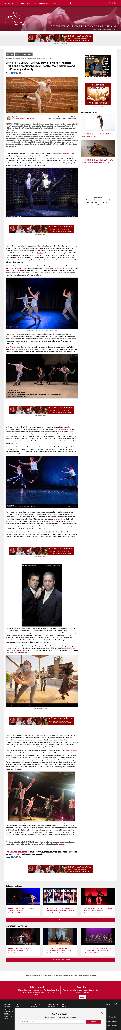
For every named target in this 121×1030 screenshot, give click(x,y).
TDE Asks (7, 1014)
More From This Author (27, 118)
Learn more (40, 994)
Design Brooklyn (112, 1025)
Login (64, 3)
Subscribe (94, 1022)
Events (17, 1006)
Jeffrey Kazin (51, 156)
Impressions (7, 1006)
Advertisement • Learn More (60, 43)
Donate (82, 997)
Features (10, 54)
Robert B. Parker (71, 750)
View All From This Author (60, 960)
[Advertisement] (98, 181)
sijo (68, 432)
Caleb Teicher (10, 347)
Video (6, 1018)
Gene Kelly (20, 270)
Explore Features (10, 3)
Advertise (55, 3)
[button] (69, 3)
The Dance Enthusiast (16, 851)
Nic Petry (40, 253)
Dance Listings (26, 3)
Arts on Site (41, 158)
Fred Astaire (10, 270)
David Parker (39, 156)
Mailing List (33, 1006)
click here (60, 844)
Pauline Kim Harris (64, 429)
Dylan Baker (65, 648)
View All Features (60, 920)
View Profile (15, 118)
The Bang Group (68, 154)
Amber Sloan (60, 519)
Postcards (7, 1009)
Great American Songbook (55, 268)
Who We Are (51, 1006)
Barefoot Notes (8, 1016)
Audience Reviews (41, 3)
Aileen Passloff (32, 532)
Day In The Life (8, 1011)
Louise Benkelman (20, 650)
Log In (64, 1006)
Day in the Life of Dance (23, 54)
